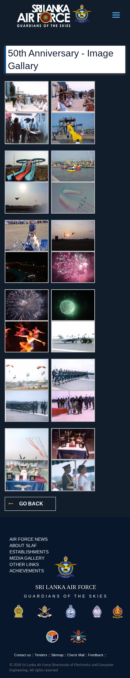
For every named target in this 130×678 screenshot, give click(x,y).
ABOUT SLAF (23, 545)
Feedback (95, 655)
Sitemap (57, 655)
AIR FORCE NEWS (28, 539)
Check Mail (75, 655)
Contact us (22, 655)
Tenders (41, 655)
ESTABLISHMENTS (29, 551)
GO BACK (30, 503)
